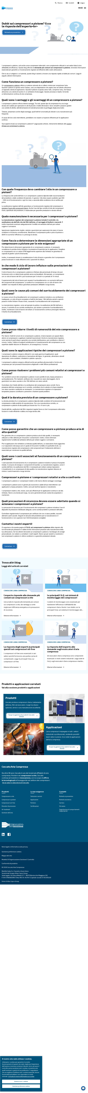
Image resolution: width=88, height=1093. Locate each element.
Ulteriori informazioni (11, 615)
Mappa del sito (7, 856)
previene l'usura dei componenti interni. (15, 208)
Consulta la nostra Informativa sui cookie (21, 1076)
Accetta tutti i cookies (21, 1081)
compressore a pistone (12, 85)
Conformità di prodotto (9, 863)
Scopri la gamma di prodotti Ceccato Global (21, 716)
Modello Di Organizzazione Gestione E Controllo (18, 859)
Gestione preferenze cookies (11, 851)
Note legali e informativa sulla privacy (15, 847)
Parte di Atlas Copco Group (10, 881)
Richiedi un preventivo (12, 32)
